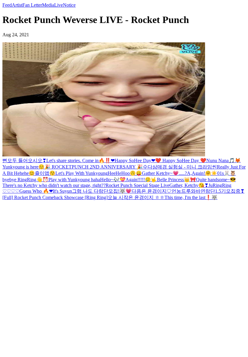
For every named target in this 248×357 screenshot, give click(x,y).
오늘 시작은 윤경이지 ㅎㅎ (136, 197)
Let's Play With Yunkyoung (81, 173)
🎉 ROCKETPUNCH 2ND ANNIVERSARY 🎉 (93, 166)
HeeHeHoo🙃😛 (125, 173)
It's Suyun (62, 191)
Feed (7, 5)
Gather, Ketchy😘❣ (188, 185)
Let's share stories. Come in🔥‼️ (78, 160)
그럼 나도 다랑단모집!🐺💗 (102, 191)
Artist (17, 5)
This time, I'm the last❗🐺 (191, 197)
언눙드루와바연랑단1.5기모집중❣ (207, 191)
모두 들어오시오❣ (26, 160)
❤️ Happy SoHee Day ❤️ (180, 160)
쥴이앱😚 (45, 173)
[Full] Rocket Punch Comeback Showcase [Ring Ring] (55, 197)
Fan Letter (32, 5)
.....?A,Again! (192, 173)
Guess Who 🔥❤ (36, 191)
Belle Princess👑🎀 (176, 179)
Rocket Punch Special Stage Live (137, 185)
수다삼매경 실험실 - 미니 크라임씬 (180, 166)
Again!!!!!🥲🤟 (141, 179)
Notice (69, 5)
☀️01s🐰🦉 (223, 173)
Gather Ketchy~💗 (160, 173)
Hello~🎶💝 (113, 179)
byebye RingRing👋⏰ (25, 179)
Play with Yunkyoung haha (74, 179)
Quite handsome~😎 (216, 179)
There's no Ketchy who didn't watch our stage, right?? (54, 185)
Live (58, 5)
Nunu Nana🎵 (220, 160)
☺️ (41, 166)
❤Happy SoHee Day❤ (133, 160)
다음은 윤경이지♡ (151, 191)
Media (48, 5)
